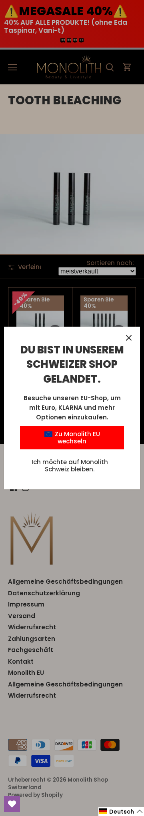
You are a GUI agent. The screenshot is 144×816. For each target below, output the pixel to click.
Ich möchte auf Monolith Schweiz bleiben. (70, 465)
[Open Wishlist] (12, 804)
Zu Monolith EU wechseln (76, 437)
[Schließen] (129, 338)
